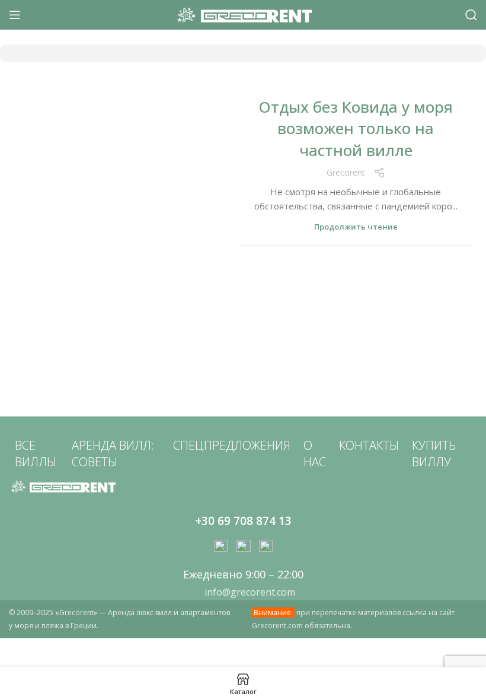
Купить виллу (434, 453)
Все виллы (35, 453)
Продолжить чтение (356, 227)
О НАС (314, 453)
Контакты (369, 445)
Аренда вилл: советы (113, 453)
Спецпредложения (231, 445)
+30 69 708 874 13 (243, 521)
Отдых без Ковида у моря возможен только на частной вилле (355, 128)
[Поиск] (471, 15)
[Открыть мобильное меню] (15, 15)
